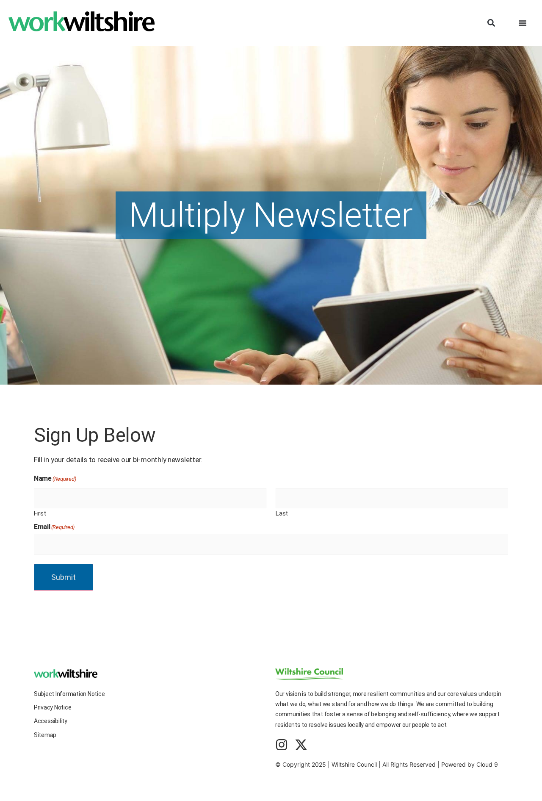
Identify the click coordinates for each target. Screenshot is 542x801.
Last (282, 513)
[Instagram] (281, 744)
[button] (491, 23)
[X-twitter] (301, 744)
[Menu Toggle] (523, 23)
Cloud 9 (487, 764)
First (40, 513)
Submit (63, 577)
